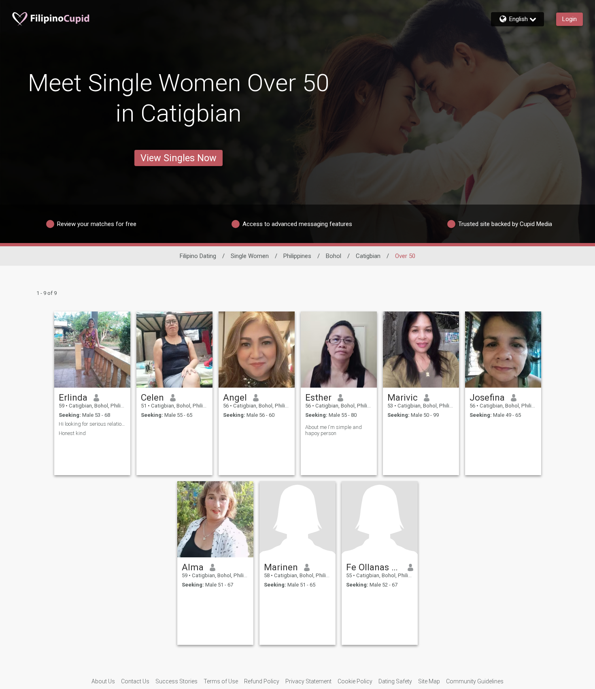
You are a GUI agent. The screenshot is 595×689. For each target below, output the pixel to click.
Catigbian (368, 256)
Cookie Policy (355, 681)
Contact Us (135, 681)
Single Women (250, 256)
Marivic (402, 397)
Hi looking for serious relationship (92, 424)
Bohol (333, 256)
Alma (193, 567)
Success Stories (176, 681)
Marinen (281, 567)
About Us (103, 681)
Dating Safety (395, 681)
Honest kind (72, 433)
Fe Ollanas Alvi (374, 567)
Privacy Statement (308, 681)
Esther (318, 397)
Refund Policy (261, 681)
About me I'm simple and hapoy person (333, 430)
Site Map (429, 681)
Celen (152, 397)
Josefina (487, 397)
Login (569, 19)
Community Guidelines (475, 681)
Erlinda (73, 397)
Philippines (297, 256)
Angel (235, 397)
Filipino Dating (198, 256)
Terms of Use (221, 681)
